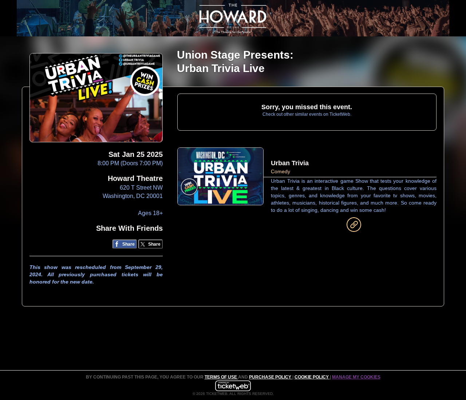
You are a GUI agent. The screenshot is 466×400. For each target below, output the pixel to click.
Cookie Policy (312, 377)
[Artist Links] (354, 226)
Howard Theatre (135, 178)
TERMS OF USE (221, 377)
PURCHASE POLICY (270, 377)
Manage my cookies (356, 377)
